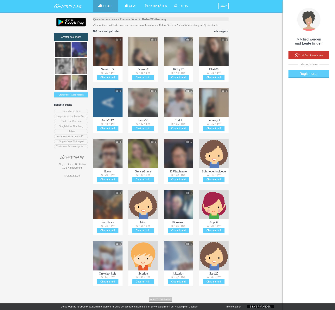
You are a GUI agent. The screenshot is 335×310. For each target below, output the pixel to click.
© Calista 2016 (72, 175)
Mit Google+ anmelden (312, 55)
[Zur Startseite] (68, 8)
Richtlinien (80, 164)
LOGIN (223, 5)
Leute (114, 19)
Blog (61, 164)
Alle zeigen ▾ (221, 31)
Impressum (76, 167)
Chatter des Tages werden (71, 95)
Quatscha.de (100, 19)
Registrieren (309, 74)
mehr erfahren (233, 306)
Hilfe (68, 164)
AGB (64, 167)
